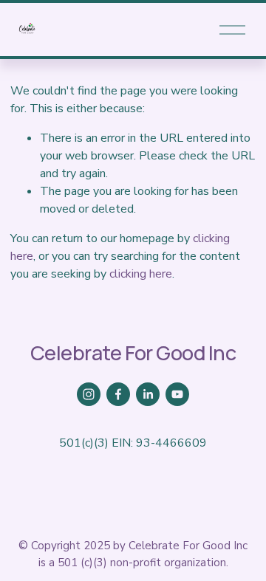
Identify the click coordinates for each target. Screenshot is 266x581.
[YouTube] (177, 394)
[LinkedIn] (148, 394)
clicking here (140, 274)
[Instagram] (88, 394)
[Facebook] (118, 394)
